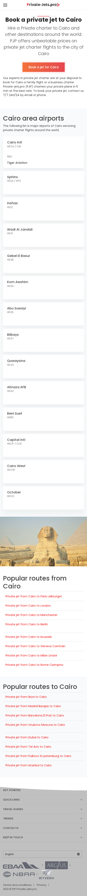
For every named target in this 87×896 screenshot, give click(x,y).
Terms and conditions (17, 885)
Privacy (41, 885)
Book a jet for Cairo (44, 67)
